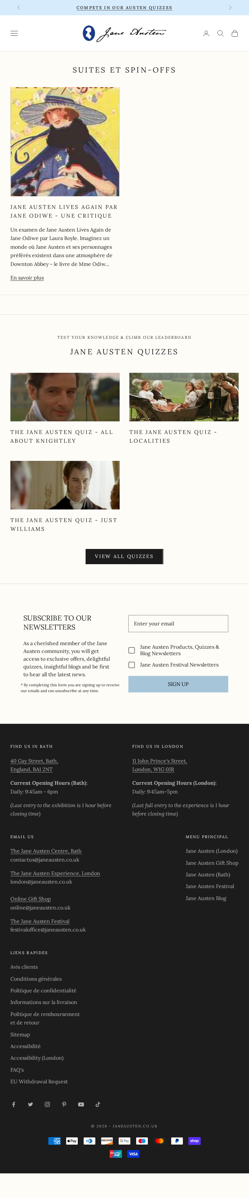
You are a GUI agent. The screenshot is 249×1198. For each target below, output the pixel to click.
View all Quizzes (124, 556)
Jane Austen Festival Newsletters (179, 665)
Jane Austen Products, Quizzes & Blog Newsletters (179, 650)
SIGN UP (178, 684)
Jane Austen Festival (210, 886)
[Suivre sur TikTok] (98, 1104)
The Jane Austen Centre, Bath (46, 851)
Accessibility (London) (37, 1058)
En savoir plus (27, 277)
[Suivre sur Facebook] (13, 1104)
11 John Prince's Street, (159, 761)
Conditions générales (36, 979)
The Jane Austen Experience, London (55, 873)
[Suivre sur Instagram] (47, 1104)
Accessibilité (25, 1046)
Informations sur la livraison (43, 1002)
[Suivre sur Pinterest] (64, 1104)
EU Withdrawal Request (39, 1081)
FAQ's (17, 1070)
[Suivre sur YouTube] (81, 1104)
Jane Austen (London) (212, 851)
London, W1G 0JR (153, 769)
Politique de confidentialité (43, 990)
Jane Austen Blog (206, 898)
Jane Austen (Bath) (208, 874)
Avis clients (24, 967)
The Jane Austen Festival (39, 921)
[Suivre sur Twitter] (30, 1104)
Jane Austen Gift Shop (212, 863)
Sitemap (20, 1034)
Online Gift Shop (30, 899)
